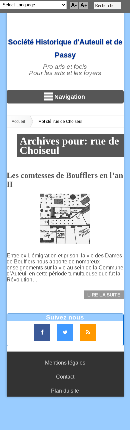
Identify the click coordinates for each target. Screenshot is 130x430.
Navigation (69, 96)
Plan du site (65, 391)
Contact (65, 377)
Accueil (18, 121)
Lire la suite (103, 294)
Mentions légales (65, 363)
